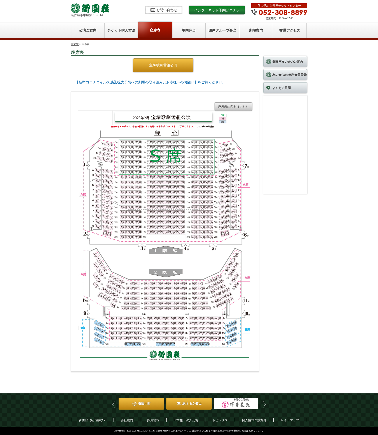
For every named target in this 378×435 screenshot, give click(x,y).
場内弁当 (189, 30)
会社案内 (127, 420)
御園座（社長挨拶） (93, 420)
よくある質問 (281, 88)
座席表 (155, 30)
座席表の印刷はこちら (233, 106)
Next (264, 404)
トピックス (220, 420)
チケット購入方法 (121, 30)
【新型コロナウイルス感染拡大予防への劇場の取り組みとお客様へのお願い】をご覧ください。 (150, 82)
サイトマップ (290, 420)
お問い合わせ (166, 10)
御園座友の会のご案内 (287, 61)
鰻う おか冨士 (151, 403)
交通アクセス (289, 30)
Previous (113, 404)
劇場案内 (256, 30)
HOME (75, 44)
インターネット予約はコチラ (217, 10)
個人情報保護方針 (254, 420)
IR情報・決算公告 (186, 420)
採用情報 (153, 420)
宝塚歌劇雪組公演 (163, 65)
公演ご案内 (87, 30)
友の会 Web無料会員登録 (289, 74)
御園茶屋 (247, 403)
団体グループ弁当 (222, 30)
